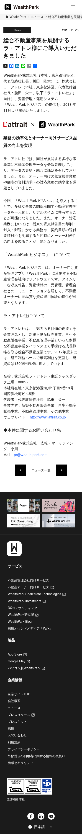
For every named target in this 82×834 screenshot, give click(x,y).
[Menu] (73, 7)
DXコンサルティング (22, 607)
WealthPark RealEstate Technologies (37, 593)
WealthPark (18, 16)
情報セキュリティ (20, 762)
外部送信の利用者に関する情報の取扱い (36, 756)
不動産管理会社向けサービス (28, 580)
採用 (11, 728)
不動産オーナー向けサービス (31, 587)
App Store (17, 654)
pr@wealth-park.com (30, 454)
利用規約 (14, 742)
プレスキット (17, 721)
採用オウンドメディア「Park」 (30, 628)
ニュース (37, 16)
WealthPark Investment (27, 601)
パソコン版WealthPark (26, 668)
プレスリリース (21, 714)
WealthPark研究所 (23, 614)
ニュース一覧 (41, 470)
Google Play (19, 661)
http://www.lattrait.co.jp (48, 417)
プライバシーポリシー (24, 749)
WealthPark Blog (20, 621)
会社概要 (14, 700)
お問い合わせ (17, 735)
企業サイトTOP (19, 694)
